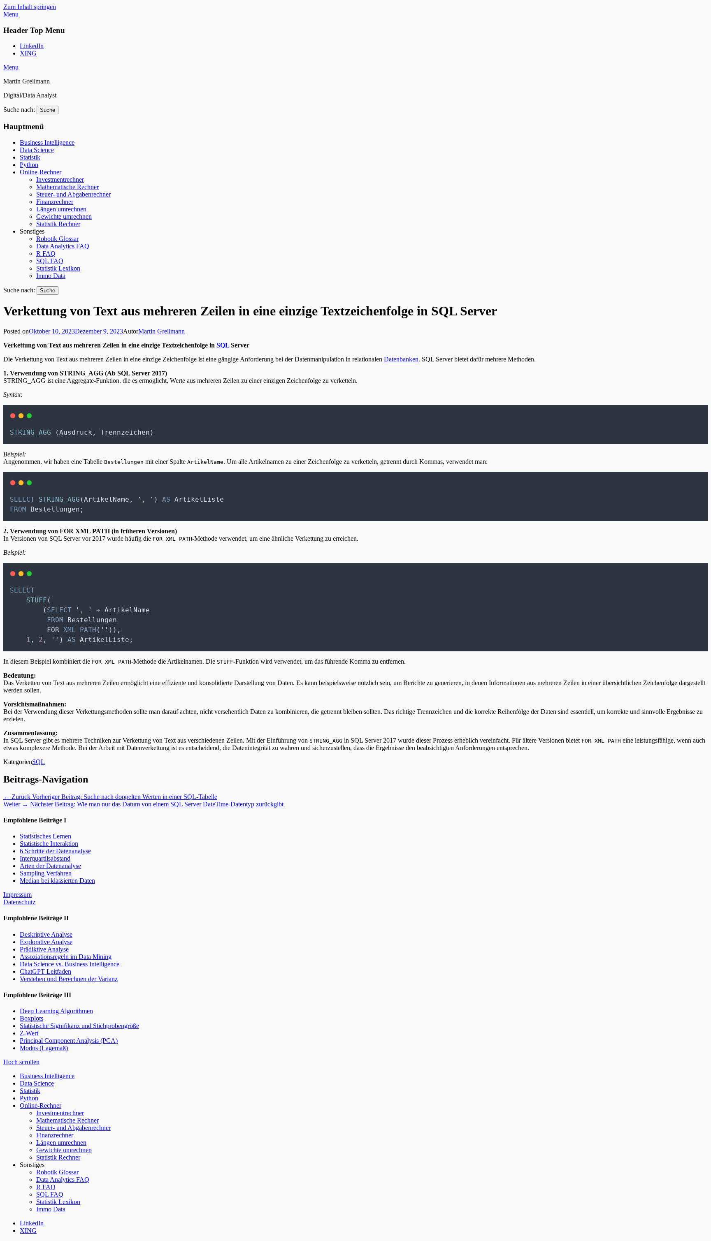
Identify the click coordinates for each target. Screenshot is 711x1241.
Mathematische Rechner (67, 186)
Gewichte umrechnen (64, 216)
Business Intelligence (47, 142)
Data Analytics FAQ (62, 246)
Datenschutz (19, 901)
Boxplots (31, 1018)
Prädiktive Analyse (44, 949)
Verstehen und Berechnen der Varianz (69, 978)
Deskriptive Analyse (46, 934)
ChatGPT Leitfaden (45, 971)
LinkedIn (32, 45)
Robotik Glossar (57, 238)
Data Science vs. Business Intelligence (69, 964)
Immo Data (50, 275)
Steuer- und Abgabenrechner (73, 194)
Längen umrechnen (61, 209)
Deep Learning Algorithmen (56, 1010)
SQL (222, 345)
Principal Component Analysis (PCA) (69, 1040)
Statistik (30, 157)
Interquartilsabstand (45, 858)
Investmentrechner (60, 179)
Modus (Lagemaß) (44, 1047)
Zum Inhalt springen (29, 6)
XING (28, 53)
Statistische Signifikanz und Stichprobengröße (79, 1025)
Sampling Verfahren (46, 873)
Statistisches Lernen (45, 836)
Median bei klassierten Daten (57, 880)
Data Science (37, 149)
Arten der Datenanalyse (50, 865)
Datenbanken (401, 359)
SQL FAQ (49, 260)
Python (29, 164)
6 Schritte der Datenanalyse (55, 850)
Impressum (17, 894)
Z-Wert (29, 1033)
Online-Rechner (40, 172)
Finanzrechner (54, 201)
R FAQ (46, 253)
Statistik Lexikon (58, 268)
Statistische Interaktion (49, 843)
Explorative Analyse (46, 941)
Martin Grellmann (26, 81)
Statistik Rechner (58, 223)
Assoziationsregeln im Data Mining (66, 956)
